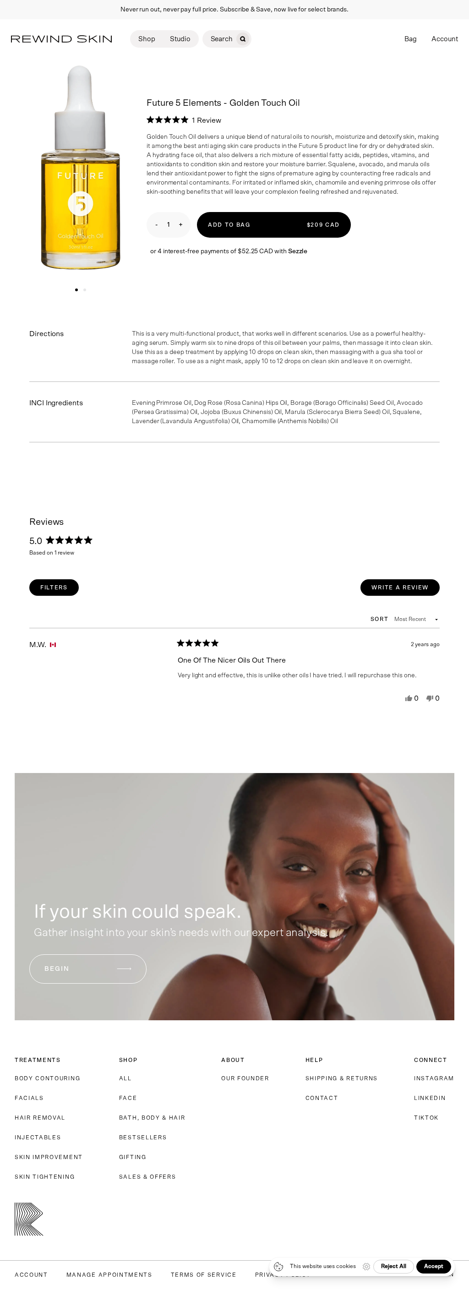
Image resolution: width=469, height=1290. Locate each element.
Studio (180, 39)
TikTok (426, 1118)
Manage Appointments (109, 1275)
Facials (29, 1098)
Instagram (434, 1078)
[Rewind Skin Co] (61, 39)
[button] (184, 120)
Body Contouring (47, 1078)
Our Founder (245, 1078)
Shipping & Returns (341, 1078)
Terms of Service (204, 1275)
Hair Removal (40, 1118)
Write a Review (405, 590)
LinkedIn (430, 1098)
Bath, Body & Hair (152, 1118)
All (125, 1078)
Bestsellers (143, 1137)
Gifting (133, 1157)
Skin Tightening (45, 1177)
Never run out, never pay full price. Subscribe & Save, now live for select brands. (234, 9)
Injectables (38, 1137)
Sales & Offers (147, 1177)
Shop (146, 39)
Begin (57, 969)
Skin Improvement (49, 1157)
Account (444, 39)
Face (128, 1098)
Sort (381, 619)
